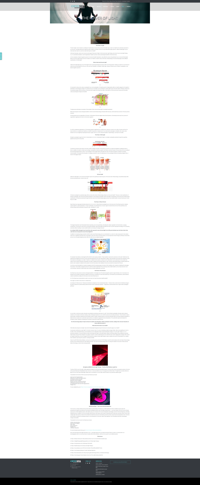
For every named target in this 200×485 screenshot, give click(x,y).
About (117, 6)
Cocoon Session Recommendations (93, 430)
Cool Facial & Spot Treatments (100, 472)
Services (99, 6)
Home (92, 6)
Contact (128, 6)
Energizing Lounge (100, 474)
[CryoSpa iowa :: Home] (78, 6)
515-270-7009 (74, 465)
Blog (123, 6)
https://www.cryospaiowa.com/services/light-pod (92, 387)
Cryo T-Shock (99, 463)
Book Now (105, 6)
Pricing (112, 6)
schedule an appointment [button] (120, 462)
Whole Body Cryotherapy (102, 464)
